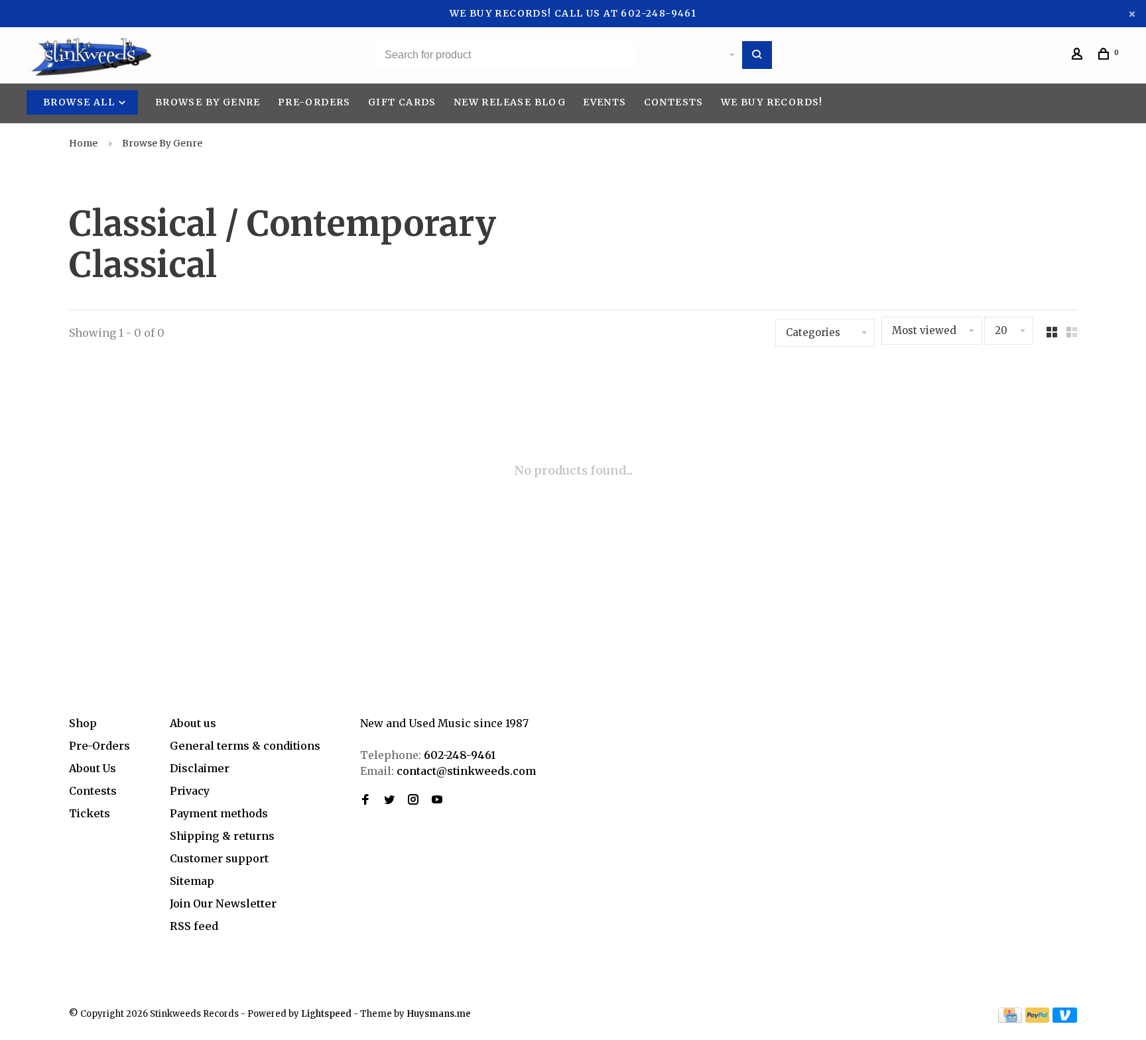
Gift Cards (402, 102)
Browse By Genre (208, 102)
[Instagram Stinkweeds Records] (413, 800)
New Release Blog (510, 102)
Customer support (219, 858)
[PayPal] (1037, 1018)
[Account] (1079, 56)
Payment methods (219, 813)
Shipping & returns (222, 835)
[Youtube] (437, 800)
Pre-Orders (314, 102)
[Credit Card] (1010, 1018)
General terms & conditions (245, 745)
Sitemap (192, 881)
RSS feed (194, 926)
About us (193, 723)
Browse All (80, 102)
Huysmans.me (439, 1013)
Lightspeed (326, 1013)
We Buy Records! (772, 102)
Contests (674, 102)
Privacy (190, 790)
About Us (92, 768)
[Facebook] (365, 800)
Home (83, 143)
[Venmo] (1064, 1018)
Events (604, 102)
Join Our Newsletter (223, 903)
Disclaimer (199, 768)
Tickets (89, 813)
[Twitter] (389, 800)
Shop (83, 723)
